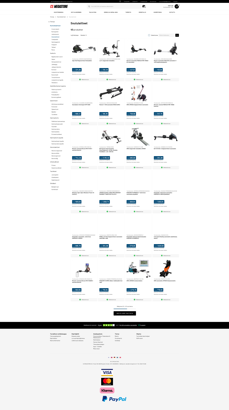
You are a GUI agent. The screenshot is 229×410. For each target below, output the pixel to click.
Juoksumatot (55, 34)
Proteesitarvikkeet (57, 134)
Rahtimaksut (96, 340)
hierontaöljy (55, 158)
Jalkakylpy (54, 64)
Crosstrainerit (55, 29)
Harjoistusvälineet (56, 168)
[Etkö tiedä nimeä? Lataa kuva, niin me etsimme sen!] (144, 6)
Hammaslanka (55, 131)
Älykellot (54, 112)
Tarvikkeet (54, 114)
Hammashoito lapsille (56, 138)
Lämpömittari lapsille (57, 80)
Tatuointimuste (56, 77)
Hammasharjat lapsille (58, 141)
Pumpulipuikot (55, 94)
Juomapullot (55, 175)
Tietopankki (126, 1)
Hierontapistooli (56, 156)
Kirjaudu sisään (76, 336)
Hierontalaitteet (55, 147)
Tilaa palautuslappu (98, 344)
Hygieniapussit (55, 180)
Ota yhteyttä (118, 338)
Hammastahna (56, 129)
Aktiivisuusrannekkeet (58, 104)
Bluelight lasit (55, 187)
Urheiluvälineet (54, 162)
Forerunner (54, 106)
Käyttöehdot (53, 338)
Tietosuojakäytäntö (55, 336)
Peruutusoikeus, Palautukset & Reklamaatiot (101, 337)
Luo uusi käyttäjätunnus (165, 1)
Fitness (54, 165)
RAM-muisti (139, 338)
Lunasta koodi (143, 1)
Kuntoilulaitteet (55, 25)
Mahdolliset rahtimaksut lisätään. (78, 74)
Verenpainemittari (56, 62)
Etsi (177, 35)
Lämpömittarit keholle (58, 72)
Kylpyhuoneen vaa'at (57, 56)
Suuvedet (54, 126)
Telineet (54, 47)
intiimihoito (55, 92)
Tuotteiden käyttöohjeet (143, 336)
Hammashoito (54, 118)
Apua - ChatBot (97, 346)
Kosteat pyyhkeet (56, 97)
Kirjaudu (175, 1)
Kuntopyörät (55, 31)
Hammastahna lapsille (58, 144)
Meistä (116, 336)
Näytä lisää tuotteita (125, 313)
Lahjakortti (134, 1)
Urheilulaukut (55, 177)
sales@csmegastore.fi (131, 363)
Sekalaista (54, 82)
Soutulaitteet (55, 37)
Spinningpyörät (56, 42)
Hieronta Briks (55, 153)
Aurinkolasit (55, 189)
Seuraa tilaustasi (98, 342)
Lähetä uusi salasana (77, 340)
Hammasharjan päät (57, 124)
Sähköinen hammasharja (58, 121)
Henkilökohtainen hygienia (58, 86)
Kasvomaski (55, 75)
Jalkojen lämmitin (56, 67)
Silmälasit (53, 183)
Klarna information (55, 340)
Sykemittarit (54, 100)
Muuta (53, 50)
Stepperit (54, 44)
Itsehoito (53, 53)
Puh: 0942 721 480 (142, 363)
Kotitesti (54, 69)
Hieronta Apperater (57, 150)
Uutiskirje (117, 340)
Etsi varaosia (153, 1)
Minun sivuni (96, 348)
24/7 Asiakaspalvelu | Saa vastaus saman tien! (62, 1)
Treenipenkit (55, 39)
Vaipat (53, 59)
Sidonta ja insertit (56, 89)
